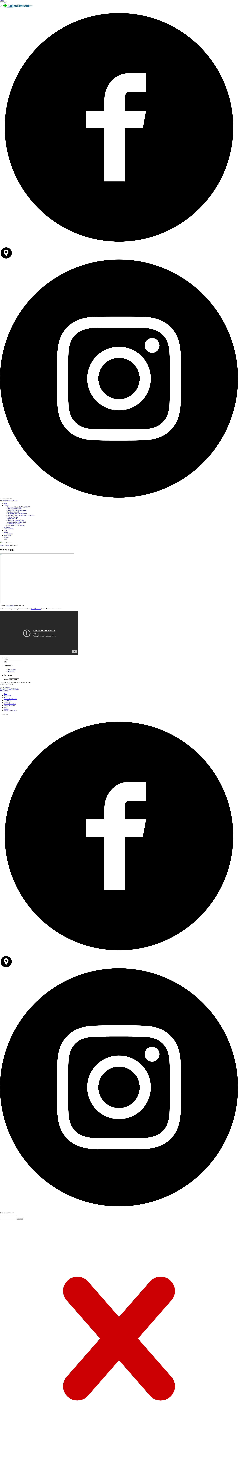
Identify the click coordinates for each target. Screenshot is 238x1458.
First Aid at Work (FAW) (14, 508)
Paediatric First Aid (13, 512)
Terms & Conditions (10, 704)
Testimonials (7, 700)
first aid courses (36, 609)
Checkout (10, 534)
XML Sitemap (4, 690)
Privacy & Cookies (9, 705)
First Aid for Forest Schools (15, 520)
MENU (2, 1)
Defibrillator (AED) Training (15, 525)
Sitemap (6, 709)
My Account (7, 535)
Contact (6, 537)
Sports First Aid (12, 518)
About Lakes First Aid (10, 699)
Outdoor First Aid (12, 517)
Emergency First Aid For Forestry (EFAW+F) (20, 515)
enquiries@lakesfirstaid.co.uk (8, 500)
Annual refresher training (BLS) (16, 522)
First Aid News (10, 605)
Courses (6, 505)
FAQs (5, 530)
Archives (6, 679)
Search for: (7, 658)
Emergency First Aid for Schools (17, 513)
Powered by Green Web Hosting (9, 689)
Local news (10, 671)
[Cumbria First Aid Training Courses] (17, 7)
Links (5, 707)
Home (5, 503)
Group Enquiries (8, 529)
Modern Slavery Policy (10, 710)
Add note (20, 1218)
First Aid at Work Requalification (17, 510)
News (5, 539)
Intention (7, 687)
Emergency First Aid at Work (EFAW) (18, 507)
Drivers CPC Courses (13, 524)
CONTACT (3, 2)
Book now (7, 527)
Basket (6, 532)
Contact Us (7, 702)
